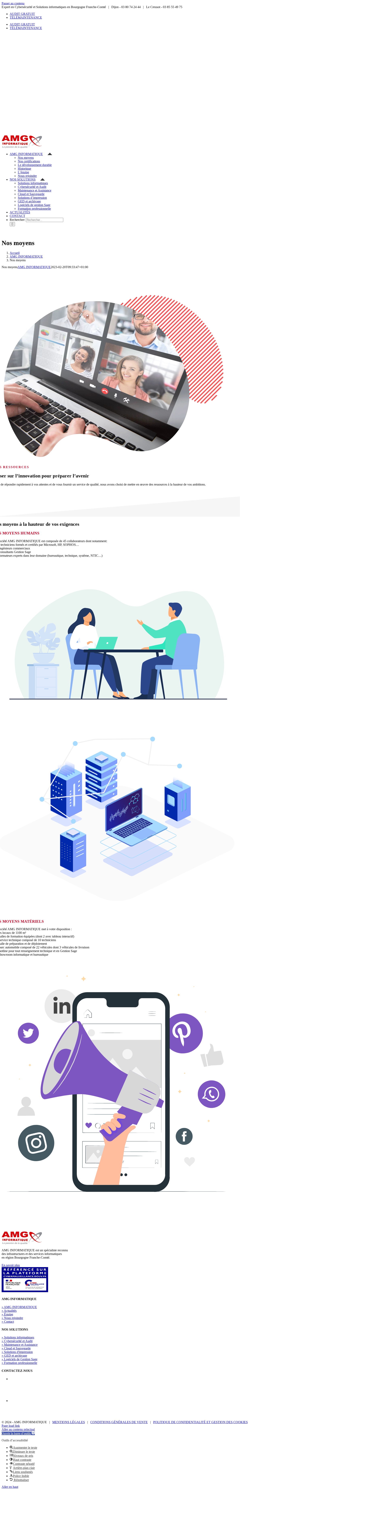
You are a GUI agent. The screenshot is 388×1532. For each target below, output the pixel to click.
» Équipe (7, 1314)
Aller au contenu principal (18, 1429)
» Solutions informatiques (18, 1337)
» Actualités (9, 1310)
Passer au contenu (13, 3)
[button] (18, 1433)
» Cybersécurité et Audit (17, 1341)
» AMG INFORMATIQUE (19, 1307)
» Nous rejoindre (12, 1318)
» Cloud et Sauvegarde (16, 1348)
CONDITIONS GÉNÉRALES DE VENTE (119, 1422)
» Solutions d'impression (17, 1352)
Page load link (11, 1425)
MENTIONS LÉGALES (68, 1422)
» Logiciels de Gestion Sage (19, 1359)
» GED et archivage (14, 1355)
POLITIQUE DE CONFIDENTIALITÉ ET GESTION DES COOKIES (200, 1422)
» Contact (8, 1321)
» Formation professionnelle (19, 1363)
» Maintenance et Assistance (20, 1344)
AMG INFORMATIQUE (34, 267)
